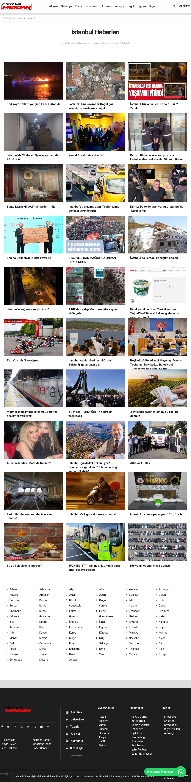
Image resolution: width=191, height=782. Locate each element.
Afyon (72, 589)
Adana (13, 589)
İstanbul (74, 621)
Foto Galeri (77, 712)
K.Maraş (133, 621)
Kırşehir (162, 627)
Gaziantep (45, 616)
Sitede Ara (170, 716)
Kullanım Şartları (42, 739)
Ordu (12, 643)
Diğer (153, 6)
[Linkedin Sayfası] (29, 726)
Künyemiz (76, 740)
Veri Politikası (9, 748)
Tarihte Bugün (139, 737)
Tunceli (43, 654)
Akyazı (53, 6)
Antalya (13, 594)
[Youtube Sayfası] (23, 726)
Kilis (11, 632)
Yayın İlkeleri (9, 743)
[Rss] (36, 726)
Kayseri (103, 627)
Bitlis (131, 600)
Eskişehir (14, 616)
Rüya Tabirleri (172, 729)
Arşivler (75, 733)
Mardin (13, 638)
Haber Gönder (40, 748)
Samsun (134, 643)
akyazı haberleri (74, 755)
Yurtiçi (79, 6)
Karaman (14, 627)
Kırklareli (44, 659)
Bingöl (102, 600)
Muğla (72, 638)
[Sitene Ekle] (49, 726)
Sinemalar (137, 741)
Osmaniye (45, 643)
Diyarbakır (15, 610)
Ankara (73, 659)
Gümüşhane (106, 616)
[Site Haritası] (43, 726)
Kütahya (104, 632)
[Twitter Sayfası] (9, 726)
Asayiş (119, 6)
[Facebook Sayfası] (3, 726)
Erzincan (134, 610)
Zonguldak (15, 659)
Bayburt (43, 600)
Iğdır (11, 621)
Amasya (163, 589)
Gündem (92, 6)
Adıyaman (45, 589)
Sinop (12, 648)
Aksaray (133, 589)
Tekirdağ (134, 648)
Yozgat (162, 654)
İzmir (102, 621)
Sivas (42, 648)
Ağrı (101, 589)
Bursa (42, 605)
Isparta (43, 621)
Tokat (161, 648)
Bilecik (72, 600)
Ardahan (44, 594)
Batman (14, 600)
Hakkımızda (8, 739)
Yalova (133, 654)
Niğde (161, 638)
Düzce (43, 610)
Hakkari (133, 616)
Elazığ (102, 610)
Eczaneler (137, 729)
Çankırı (103, 605)
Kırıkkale (133, 627)
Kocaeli (43, 632)
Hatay (162, 616)
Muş (101, 638)
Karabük (163, 621)
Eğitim (142, 6)
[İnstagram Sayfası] (16, 726)
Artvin (72, 594)
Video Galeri (77, 719)
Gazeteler (80, 755)
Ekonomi (106, 6)
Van (101, 654)
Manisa (162, 632)
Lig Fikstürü (137, 733)
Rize (71, 643)
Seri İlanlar (137, 745)
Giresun (73, 616)
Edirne (72, 610)
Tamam (170, 778)
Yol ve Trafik (138, 720)
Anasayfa (8, 18)
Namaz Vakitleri (140, 724)
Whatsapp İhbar (42, 743)
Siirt (160, 643)
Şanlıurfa (74, 648)
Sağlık (131, 6)
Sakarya (66, 6)
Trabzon (14, 654)
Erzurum (163, 610)
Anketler (169, 720)
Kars (41, 627)
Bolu (161, 600)
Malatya (133, 632)
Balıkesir (134, 594)
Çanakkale (75, 605)
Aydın (102, 594)
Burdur (13, 605)
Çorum (133, 605)
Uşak (72, 654)
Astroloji (168, 733)
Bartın (162, 594)
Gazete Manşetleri (142, 753)
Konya (72, 632)
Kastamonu (76, 627)
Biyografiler (170, 724)
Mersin (43, 638)
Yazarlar (75, 726)
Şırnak (102, 648)
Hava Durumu (139, 716)
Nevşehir (134, 638)
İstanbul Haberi (25, 18)
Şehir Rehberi (139, 749)
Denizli (162, 605)
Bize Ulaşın (76, 748)
